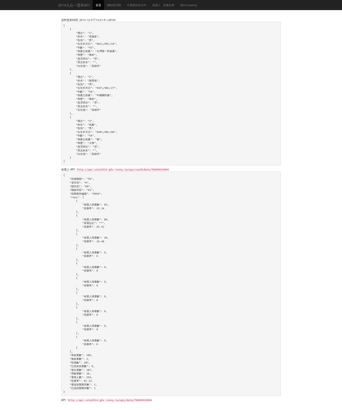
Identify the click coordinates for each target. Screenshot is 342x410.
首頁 (98, 5)
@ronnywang (188, 5)
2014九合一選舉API (74, 5)
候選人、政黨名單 (163, 5)
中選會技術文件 (136, 5)
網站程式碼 (114, 5)
